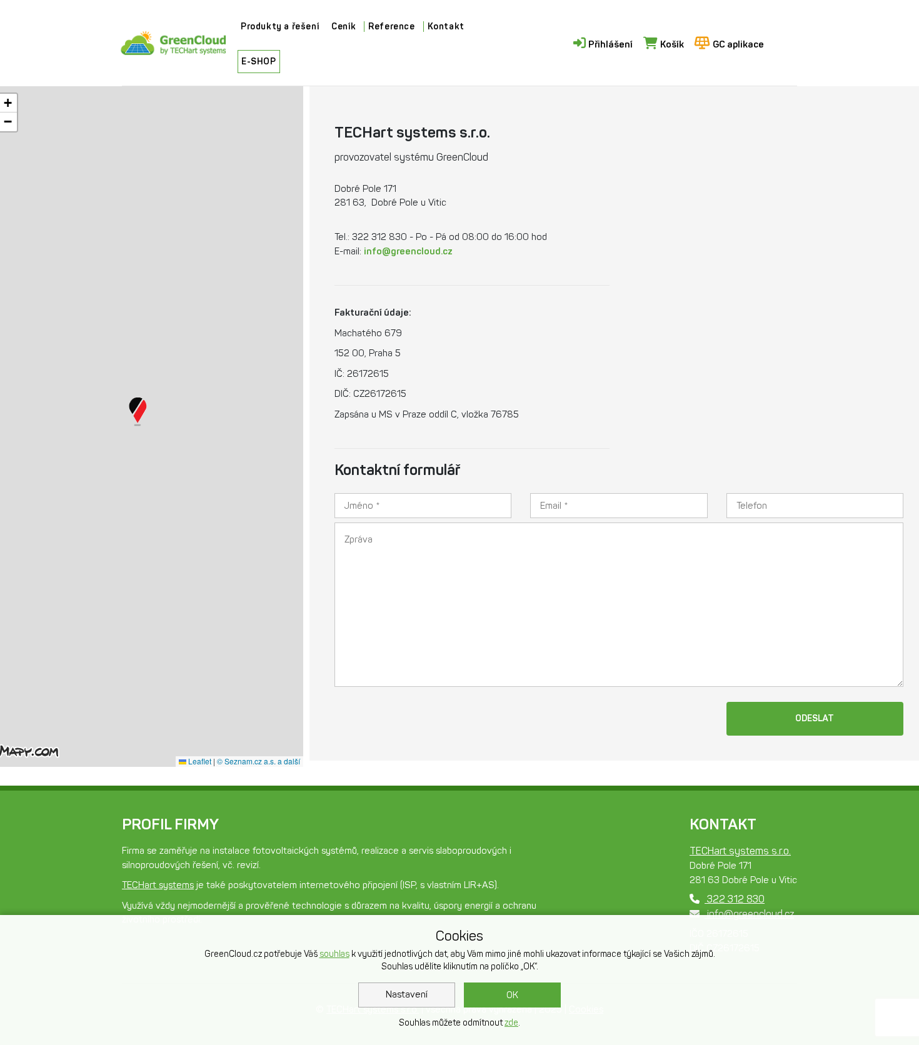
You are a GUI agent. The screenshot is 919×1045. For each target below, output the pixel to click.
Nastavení (407, 994)
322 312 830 (735, 899)
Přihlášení (610, 44)
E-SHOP (258, 61)
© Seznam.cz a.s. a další (258, 761)
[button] (138, 412)
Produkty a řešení (280, 26)
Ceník (343, 26)
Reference (391, 26)
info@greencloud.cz (408, 251)
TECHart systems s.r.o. (740, 851)
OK (512, 995)
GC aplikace (738, 44)
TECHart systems (158, 885)
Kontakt (446, 26)
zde (511, 1023)
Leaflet (198, 761)
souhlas (334, 954)
